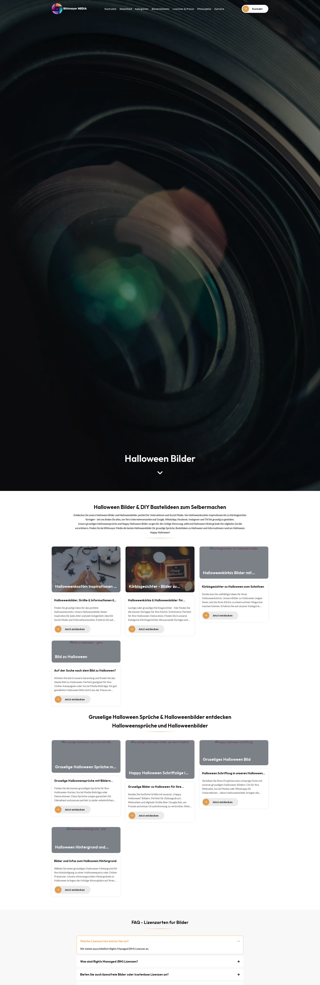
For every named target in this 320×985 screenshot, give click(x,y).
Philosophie (204, 8)
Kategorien (141, 8)
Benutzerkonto (160, 8)
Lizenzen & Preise (183, 8)
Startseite (110, 8)
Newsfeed (126, 8)
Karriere (219, 8)
